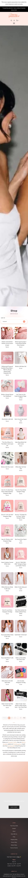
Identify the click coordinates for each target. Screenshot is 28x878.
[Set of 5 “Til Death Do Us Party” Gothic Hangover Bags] (21, 506)
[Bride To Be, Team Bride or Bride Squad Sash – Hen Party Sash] (21, 695)
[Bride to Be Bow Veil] (21, 358)
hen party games (17, 744)
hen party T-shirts (12, 742)
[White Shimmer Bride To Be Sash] (7, 578)
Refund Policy (14, 845)
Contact (14, 828)
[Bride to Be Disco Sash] (7, 458)
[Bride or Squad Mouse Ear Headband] (7, 386)
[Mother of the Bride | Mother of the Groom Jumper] (7, 333)
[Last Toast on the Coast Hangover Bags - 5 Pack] (21, 386)
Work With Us (14, 834)
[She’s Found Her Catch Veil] (21, 410)
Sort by (3, 318)
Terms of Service (14, 848)
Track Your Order (14, 826)
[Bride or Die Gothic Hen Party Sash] (21, 649)
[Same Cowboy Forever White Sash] (7, 554)
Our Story (14, 807)
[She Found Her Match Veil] (21, 531)
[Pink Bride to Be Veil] (7, 410)
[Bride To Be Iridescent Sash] (21, 578)
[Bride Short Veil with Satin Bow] (7, 672)
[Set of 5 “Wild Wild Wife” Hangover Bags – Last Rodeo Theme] (21, 554)
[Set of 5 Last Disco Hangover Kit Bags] (7, 601)
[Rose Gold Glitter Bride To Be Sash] (7, 626)
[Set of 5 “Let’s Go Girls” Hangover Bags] (7, 506)
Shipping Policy (14, 839)
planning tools (11, 746)
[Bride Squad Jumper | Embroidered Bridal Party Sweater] (21, 333)
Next (24, 718)
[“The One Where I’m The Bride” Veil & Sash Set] (7, 433)
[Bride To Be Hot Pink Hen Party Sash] (7, 695)
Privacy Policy (14, 842)
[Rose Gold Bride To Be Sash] (7, 649)
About (14, 831)
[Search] (11, 20)
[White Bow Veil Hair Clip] (21, 458)
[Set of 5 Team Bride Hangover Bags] (21, 481)
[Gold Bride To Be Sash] (21, 626)
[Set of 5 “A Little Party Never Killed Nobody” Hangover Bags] (7, 481)
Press (14, 837)
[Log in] (14, 20)
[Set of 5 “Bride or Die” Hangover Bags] (7, 531)
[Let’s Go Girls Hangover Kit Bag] (21, 672)
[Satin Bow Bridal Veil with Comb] (21, 433)
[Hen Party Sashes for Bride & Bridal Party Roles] (21, 601)
